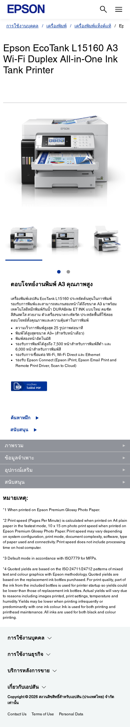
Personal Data (71, 714)
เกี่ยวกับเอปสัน (23, 687)
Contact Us (17, 714)
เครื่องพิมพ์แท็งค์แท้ (92, 25)
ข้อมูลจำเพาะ (19, 458)
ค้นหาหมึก (20, 417)
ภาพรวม (14, 445)
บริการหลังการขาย (29, 670)
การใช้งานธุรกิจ (25, 654)
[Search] (103, 9)
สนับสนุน (19, 429)
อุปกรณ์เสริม (19, 470)
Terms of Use (43, 714)
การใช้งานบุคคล (22, 25)
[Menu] (119, 9)
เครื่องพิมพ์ (56, 25)
